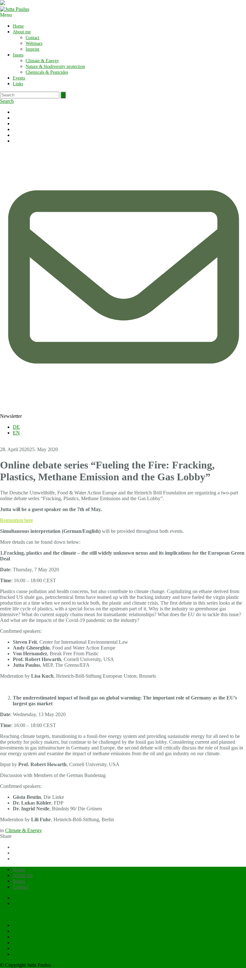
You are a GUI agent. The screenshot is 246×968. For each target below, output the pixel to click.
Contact (32, 37)
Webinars (34, 43)
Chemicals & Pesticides (47, 72)
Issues (18, 55)
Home (18, 26)
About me (22, 31)
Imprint (32, 49)
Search (7, 101)
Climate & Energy (42, 60)
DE (16, 427)
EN (16, 432)
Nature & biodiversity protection (55, 66)
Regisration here (16, 520)
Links (18, 83)
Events (19, 78)
